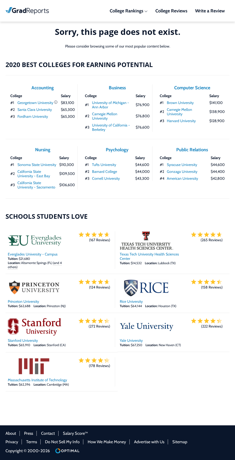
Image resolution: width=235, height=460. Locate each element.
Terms (31, 441)
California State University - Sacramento (36, 185)
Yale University (131, 340)
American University (182, 178)
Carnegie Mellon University (104, 116)
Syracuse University (182, 165)
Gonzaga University (182, 171)
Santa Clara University (34, 109)
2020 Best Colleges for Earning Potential (79, 64)
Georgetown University (35, 103)
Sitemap (179, 441)
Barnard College (104, 171)
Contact (48, 433)
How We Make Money (107, 441)
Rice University (131, 301)
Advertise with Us (149, 441)
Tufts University (104, 165)
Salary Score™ (75, 433)
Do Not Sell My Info (62, 441)
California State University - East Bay (33, 173)
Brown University (180, 103)
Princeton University (23, 301)
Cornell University (106, 178)
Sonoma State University (36, 165)
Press (28, 433)
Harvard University (181, 121)
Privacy (12, 441)
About (11, 433)
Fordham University (32, 116)
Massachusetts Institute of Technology (37, 380)
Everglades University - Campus (33, 254)
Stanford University (23, 340)
